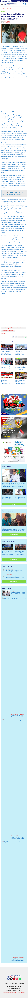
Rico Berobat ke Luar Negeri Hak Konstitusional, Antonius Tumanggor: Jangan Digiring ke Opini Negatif (7, 497)
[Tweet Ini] (16, 337)
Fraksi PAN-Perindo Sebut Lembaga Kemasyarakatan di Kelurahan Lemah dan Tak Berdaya (18, 837)
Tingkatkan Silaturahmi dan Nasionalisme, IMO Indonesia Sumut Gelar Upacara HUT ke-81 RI (7, 382)
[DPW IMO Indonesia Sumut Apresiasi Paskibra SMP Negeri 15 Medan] (7, 347)
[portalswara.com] (10, 4)
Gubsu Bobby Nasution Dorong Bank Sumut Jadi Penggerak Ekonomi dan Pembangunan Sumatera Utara (17, 716)
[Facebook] (8, 978)
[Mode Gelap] (23, 4)
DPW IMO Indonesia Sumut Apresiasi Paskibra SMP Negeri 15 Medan (6, 353)
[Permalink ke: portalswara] (2, 22)
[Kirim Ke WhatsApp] (25, 337)
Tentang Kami (13, 983)
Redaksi (6, 983)
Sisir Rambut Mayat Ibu (8, 330)
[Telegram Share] (22, 337)
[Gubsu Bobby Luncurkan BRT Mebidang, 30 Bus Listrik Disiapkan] (21, 347)
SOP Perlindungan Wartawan (13, 988)
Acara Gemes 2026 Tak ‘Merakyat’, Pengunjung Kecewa (7, 553)
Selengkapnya (13, 504)
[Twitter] (11, 978)
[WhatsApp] (20, 978)
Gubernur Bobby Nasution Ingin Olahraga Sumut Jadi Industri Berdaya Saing (14, 571)
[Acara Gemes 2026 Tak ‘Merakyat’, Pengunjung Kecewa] (7, 547)
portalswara (7, 21)
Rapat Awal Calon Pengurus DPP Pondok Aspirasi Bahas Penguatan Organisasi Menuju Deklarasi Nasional (20, 553)
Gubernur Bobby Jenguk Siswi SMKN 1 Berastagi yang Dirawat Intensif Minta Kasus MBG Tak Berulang (20, 367)
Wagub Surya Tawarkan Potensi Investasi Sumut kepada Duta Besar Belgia (18, 959)
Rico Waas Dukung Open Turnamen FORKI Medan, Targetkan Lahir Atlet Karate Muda (15, 576)
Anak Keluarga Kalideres (8, 328)
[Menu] (2, 4)
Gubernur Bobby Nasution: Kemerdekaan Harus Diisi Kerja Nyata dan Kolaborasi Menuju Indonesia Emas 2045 (6, 367)
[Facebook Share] (13, 337)
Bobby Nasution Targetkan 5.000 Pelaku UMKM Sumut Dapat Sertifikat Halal (18, 593)
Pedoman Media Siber (12, 990)
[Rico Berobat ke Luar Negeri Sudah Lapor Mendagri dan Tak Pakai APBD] (20, 492)
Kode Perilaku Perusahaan (14, 986)
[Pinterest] (14, 978)
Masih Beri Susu (21, 328)
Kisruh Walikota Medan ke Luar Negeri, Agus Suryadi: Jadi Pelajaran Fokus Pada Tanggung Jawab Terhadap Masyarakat (13, 485)
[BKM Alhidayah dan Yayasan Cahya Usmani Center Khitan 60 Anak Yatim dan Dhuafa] (14, 519)
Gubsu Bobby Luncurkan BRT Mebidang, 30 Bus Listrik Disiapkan (19, 353)
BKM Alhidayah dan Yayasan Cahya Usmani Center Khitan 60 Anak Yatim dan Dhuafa (13, 530)
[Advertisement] (14, 94)
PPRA (20, 990)
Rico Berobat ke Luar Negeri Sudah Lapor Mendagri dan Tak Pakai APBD (20, 497)
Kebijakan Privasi (13, 985)
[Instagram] (17, 978)
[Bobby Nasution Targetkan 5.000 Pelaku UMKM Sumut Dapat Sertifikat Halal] (6, 593)
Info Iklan (21, 983)
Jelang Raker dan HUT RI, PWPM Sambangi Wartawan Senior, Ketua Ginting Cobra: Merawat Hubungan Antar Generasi (21, 382)
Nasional (3, 11)
